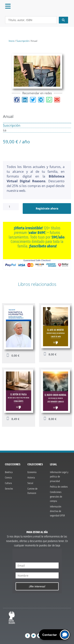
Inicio (11, 41)
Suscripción (22, 41)
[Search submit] (63, 20)
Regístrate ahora (47, 208)
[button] (17, 99)
